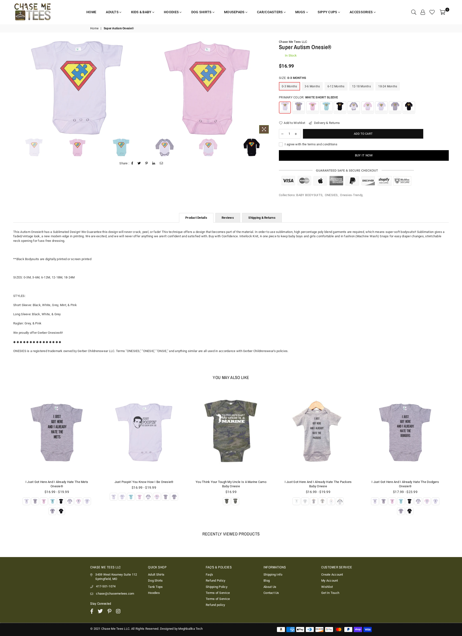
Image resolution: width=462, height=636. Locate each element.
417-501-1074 (106, 586)
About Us (269, 587)
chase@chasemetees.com (115, 593)
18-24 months (387, 86)
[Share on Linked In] (153, 163)
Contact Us (271, 593)
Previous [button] (15, 88)
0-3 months (289, 86)
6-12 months (336, 86)
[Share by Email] (161, 163)
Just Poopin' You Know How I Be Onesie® (144, 482)
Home (94, 28)
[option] (77, 88)
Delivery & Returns (326, 123)
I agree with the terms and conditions (310, 144)
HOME (91, 12)
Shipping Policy (216, 587)
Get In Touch (330, 593)
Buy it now (364, 155)
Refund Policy (215, 580)
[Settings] (422, 12)
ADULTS (112, 12)
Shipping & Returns (262, 217)
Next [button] (267, 88)
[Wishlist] (432, 12)
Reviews (228, 217)
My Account (329, 580)
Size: (292, 78)
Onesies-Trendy (351, 195)
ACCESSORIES (361, 12)
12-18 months (361, 86)
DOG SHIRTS (201, 12)
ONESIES (331, 195)
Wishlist (327, 587)
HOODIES (172, 12)
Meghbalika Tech (190, 628)
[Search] (413, 12)
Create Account (332, 574)
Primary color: (308, 97)
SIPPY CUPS (328, 12)
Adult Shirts (156, 574)
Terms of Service (218, 593)
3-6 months (312, 86)
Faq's (209, 574)
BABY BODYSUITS (309, 195)
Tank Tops (155, 587)
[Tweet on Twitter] (139, 163)
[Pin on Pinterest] (146, 163)
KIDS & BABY (141, 12)
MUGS (300, 12)
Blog (266, 580)
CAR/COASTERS (270, 12)
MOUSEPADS (234, 12)
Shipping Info (272, 574)
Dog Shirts (155, 580)
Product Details (196, 217)
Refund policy (215, 605)
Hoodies (154, 593)
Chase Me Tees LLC (293, 42)
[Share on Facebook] (132, 163)
